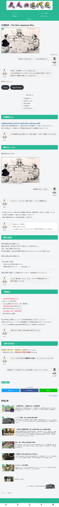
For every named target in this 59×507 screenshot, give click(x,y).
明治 (8, 382)
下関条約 (26, 106)
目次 (27, 95)
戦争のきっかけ (28, 101)
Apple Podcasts (17, 87)
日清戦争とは (27, 98)
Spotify (5, 87)
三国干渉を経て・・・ (30, 108)
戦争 (4, 382)
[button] (54, 278)
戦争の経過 (27, 103)
